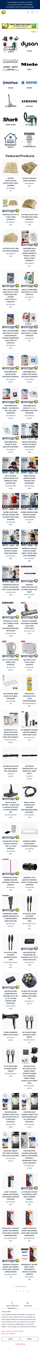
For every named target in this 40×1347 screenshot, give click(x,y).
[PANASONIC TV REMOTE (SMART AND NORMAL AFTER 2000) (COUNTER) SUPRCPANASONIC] (10, 1217)
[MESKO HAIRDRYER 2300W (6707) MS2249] (10, 1021)
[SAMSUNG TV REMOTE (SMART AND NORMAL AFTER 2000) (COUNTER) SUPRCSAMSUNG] (10, 1253)
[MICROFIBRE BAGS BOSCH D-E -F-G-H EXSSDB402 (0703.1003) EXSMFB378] (29, 395)
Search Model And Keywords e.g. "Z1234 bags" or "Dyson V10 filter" (12, 1309)
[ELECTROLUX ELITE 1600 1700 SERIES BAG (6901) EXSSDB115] (29, 204)
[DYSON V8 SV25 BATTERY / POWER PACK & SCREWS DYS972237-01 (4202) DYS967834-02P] (10, 791)
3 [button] (23, 1291)
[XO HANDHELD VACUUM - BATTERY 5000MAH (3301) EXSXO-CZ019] (29, 719)
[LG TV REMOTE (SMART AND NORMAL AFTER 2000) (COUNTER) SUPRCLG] (29, 1181)
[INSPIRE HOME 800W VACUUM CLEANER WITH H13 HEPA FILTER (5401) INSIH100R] (10, 501)
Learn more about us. (9, 1334)
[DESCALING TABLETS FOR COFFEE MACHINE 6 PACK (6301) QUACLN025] (10, 1140)
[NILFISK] (10, 79)
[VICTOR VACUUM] (10, 98)
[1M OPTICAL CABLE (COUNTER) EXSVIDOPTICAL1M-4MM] (29, 903)
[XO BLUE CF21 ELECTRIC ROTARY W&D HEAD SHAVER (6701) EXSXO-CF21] (29, 980)
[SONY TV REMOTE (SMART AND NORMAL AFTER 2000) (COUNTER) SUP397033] (10, 1181)
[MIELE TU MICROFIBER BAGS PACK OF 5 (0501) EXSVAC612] (29, 278)
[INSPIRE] (29, 79)
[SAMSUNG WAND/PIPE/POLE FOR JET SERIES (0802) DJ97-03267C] (29, 574)
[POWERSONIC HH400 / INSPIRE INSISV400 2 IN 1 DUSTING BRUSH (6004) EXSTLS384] (10, 903)
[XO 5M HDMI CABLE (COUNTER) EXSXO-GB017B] (10, 1055)
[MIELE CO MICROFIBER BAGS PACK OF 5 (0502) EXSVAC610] (29, 320)
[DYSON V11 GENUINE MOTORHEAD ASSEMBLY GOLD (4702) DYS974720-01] (29, 610)
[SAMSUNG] (29, 98)
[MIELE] (29, 61)
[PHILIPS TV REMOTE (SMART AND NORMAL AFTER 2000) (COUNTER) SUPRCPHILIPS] (29, 1217)
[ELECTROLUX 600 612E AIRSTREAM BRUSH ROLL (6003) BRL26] (10, 755)
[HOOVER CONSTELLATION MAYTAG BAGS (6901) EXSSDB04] (10, 167)
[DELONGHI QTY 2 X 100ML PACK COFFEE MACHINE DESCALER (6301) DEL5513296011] (10, 719)
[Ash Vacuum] (29, 116)
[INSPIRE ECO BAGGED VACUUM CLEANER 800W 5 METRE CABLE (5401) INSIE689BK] (29, 537)
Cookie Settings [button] (20, 1344)
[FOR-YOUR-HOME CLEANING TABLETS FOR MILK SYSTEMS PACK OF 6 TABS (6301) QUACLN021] (10, 1101)
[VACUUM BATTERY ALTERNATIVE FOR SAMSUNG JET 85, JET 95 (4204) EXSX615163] (29, 941)
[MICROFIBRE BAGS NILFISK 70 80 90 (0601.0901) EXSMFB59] (10, 431)
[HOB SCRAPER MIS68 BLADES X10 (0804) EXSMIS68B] (10, 683)
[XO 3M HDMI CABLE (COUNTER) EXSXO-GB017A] (29, 1021)
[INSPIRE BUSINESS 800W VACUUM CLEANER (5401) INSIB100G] (29, 501)
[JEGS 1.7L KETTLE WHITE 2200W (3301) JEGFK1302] (10, 649)
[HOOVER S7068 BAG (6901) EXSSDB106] (29, 167)
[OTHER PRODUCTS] (29, 135)
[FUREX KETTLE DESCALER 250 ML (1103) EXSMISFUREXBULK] (29, 683)
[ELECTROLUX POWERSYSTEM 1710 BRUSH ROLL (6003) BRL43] (29, 755)
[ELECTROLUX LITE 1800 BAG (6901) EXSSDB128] (10, 237)
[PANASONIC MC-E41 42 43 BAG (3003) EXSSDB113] (10, 204)
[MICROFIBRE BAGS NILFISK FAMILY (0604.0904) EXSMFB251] (10, 361)
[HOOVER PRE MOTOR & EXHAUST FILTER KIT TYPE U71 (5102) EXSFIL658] (10, 830)
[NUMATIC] (10, 61)
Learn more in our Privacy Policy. (12, 1331)
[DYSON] (29, 39)
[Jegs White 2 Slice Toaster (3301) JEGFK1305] (29, 649)
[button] (4, 12)
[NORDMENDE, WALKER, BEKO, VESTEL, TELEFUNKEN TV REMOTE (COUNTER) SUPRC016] (29, 1253)
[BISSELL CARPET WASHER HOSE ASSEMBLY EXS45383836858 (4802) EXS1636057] (29, 791)
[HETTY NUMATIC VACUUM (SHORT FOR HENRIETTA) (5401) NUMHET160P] (10, 465)
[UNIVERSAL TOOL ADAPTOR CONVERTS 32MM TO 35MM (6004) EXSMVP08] (29, 866)
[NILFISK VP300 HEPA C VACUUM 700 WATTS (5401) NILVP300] (29, 431)
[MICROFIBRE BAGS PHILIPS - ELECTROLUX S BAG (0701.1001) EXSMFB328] (10, 395)
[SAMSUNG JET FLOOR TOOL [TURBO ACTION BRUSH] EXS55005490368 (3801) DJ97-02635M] (10, 610)
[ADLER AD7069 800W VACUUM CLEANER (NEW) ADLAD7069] (10, 537)
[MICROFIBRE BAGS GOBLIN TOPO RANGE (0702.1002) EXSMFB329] (29, 361)
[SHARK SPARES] (10, 116)
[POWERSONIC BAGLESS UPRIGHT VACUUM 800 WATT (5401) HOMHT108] (10, 574)
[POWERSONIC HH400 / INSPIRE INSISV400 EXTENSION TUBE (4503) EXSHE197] (10, 866)
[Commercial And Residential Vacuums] (10, 39)
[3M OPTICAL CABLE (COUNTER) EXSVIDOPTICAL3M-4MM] (10, 941)
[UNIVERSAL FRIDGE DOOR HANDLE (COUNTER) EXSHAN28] (29, 830)
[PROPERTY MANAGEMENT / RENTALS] (10, 135)
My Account (28, 1306)
